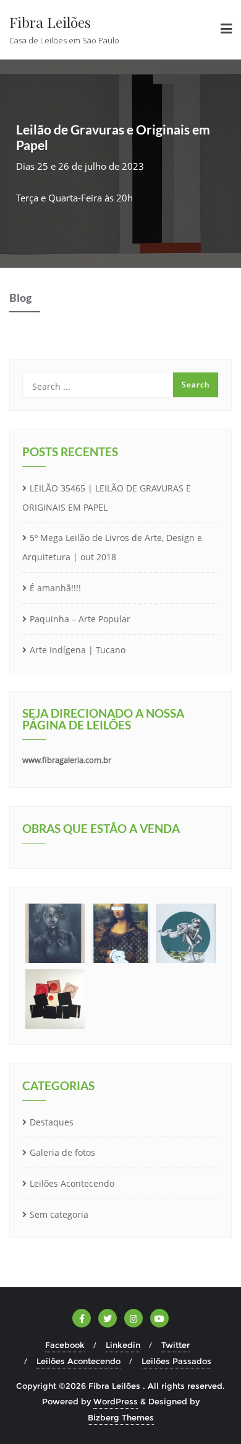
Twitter (175, 1345)
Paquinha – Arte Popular (80, 619)
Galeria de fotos (62, 1152)
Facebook (65, 1345)
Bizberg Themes (121, 1417)
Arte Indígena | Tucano (77, 650)
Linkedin (123, 1345)
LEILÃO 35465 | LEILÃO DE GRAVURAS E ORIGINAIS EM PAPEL (106, 497)
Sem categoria (59, 1214)
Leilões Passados (176, 1361)
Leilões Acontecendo (72, 1183)
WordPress (115, 1401)
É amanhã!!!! (55, 588)
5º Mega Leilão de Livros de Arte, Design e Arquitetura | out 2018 (112, 547)
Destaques (52, 1122)
